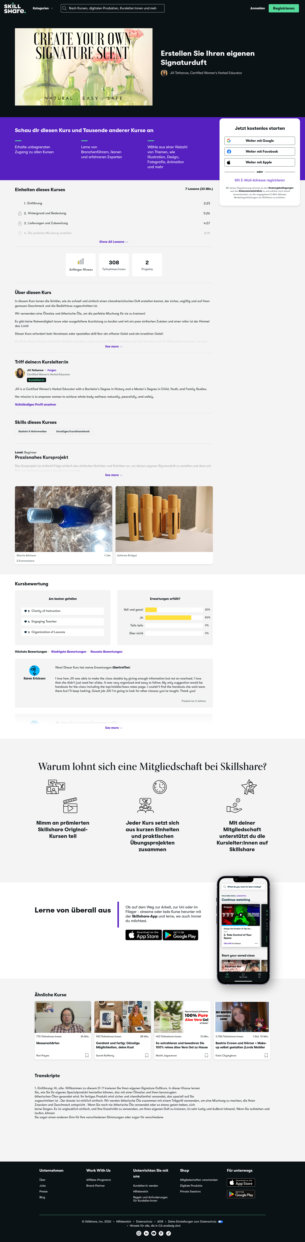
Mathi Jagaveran (166, 1055)
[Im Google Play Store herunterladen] (181, 935)
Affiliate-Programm (98, 1179)
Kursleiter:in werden (145, 1185)
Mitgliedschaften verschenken (199, 1179)
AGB (160, 1221)
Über (42, 1179)
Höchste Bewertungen (31, 652)
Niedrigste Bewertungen (68, 652)
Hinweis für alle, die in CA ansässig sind (155, 1225)
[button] (52, 7)
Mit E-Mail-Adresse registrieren (260, 180)
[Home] (15, 8)
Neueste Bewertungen (106, 652)
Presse (43, 1191)
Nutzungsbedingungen (281, 188)
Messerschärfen (47, 1043)
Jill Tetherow (41, 370)
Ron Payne (42, 1055)
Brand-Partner (95, 1185)
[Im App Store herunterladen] (142, 935)
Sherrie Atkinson (26, 555)
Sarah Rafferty (105, 1055)
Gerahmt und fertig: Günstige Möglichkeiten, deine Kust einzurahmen (118, 1047)
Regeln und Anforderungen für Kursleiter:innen (150, 1199)
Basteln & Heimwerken (32, 431)
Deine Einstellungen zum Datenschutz (192, 1221)
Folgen (52, 370)
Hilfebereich (140, 1191)
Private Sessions (190, 1191)
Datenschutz (144, 1221)
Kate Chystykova (226, 1055)
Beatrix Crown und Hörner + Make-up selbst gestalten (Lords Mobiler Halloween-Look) (241, 1047)
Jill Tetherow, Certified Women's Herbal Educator (206, 73)
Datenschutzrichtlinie (250, 191)
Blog (42, 1197)
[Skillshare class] (63, 1017)
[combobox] (113, 8)
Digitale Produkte (191, 1185)
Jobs (42, 1185)
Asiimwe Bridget (127, 555)
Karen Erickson (34, 678)
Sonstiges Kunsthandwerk (73, 431)
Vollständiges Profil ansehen (35, 404)
